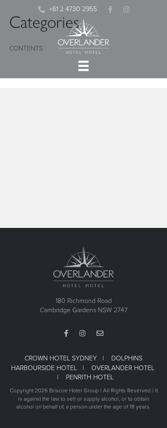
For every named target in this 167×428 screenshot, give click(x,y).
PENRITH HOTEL (90, 377)
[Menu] (83, 65)
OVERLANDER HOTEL (122, 368)
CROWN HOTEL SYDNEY (61, 358)
